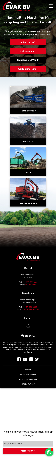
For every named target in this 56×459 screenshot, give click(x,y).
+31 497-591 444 (30, 282)
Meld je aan (27, 450)
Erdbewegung (27, 51)
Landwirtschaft (27, 42)
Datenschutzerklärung (28, 379)
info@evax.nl (30, 284)
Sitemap (28, 369)
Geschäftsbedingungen (28, 374)
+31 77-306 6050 (30, 307)
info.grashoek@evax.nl (31, 309)
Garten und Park (27, 69)
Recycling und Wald (27, 60)
